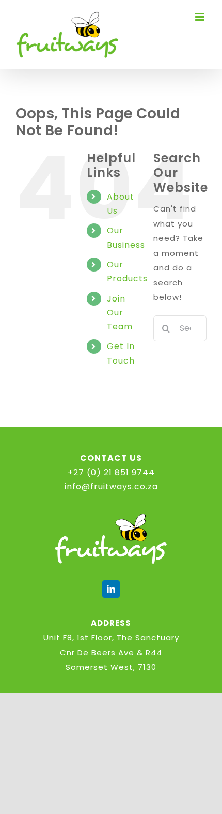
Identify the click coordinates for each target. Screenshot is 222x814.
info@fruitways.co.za (111, 486)
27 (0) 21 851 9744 (114, 472)
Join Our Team (120, 313)
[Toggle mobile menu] (201, 16)
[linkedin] (111, 589)
